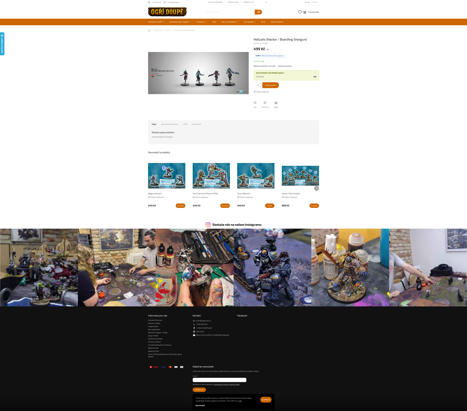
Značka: (261, 43)
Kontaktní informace (215, 2)
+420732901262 (201, 324)
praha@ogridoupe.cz (203, 321)
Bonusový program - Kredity (157, 332)
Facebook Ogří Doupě (204, 328)
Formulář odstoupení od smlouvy (159, 345)
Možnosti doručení (285, 66)
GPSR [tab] (185, 124)
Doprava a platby (233, 2)
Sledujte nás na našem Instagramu (237, 224)
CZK (306, 2)
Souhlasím (266, 399)
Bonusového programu (275, 56)
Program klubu (248, 2)
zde (240, 401)
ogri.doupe (200, 331)
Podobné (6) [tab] (196, 124)
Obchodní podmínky (155, 339)
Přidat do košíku (270, 85)
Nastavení (200, 405)
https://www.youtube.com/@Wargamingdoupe (212, 335)
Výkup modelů (153, 336)
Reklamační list (153, 348)
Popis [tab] (154, 124)
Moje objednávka (154, 329)
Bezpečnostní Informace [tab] (169, 124)
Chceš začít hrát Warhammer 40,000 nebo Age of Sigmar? (165, 355)
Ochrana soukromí (154, 342)
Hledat (258, 12)
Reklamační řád (153, 351)
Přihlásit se (199, 390)
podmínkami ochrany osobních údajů (227, 384)
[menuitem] (156, 22)
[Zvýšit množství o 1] (260, 83)
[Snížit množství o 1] (260, 86)
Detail (270, 206)
